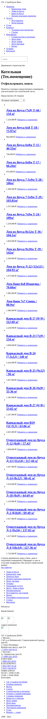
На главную (6, 567)
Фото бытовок (17, 44)
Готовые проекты (14, 684)
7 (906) (8, 661)
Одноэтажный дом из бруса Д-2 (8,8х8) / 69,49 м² (25, 511)
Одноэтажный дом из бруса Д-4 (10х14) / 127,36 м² (25, 545)
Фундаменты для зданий (17, 593)
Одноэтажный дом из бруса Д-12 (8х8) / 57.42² (25, 441)
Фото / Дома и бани (15, 588)
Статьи (14, 32)
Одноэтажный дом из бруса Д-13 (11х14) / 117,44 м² (25, 459)
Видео (14, 46)
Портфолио (11, 34)
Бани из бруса (17, 13)
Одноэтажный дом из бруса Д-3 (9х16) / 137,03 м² (25, 528)
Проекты (10, 6)
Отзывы (9, 48)
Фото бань (16, 39)
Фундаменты (17, 20)
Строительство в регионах (23, 37)
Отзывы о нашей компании (18, 694)
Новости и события (15, 698)
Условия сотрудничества (22, 30)
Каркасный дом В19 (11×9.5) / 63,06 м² (20, 424)
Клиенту (10, 27)
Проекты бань (12, 576)
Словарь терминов (14, 696)
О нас (8, 25)
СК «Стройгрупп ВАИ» (17, 682)
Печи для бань (12, 581)
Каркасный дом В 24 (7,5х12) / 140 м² (21, 355)
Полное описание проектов (23, 16)
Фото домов (16, 41)
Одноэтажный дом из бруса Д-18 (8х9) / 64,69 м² (25, 493)
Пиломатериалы (13, 590)
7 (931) (8, 668)
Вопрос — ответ (13, 712)
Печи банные (17, 23)
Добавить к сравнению (27, 120)
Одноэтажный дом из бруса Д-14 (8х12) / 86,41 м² (25, 476)
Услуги (9, 18)
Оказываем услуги (14, 586)
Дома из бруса (17, 11)
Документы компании (16, 708)
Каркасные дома (18, 9)
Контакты (10, 51)
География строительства (17, 597)
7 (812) (8, 666)
